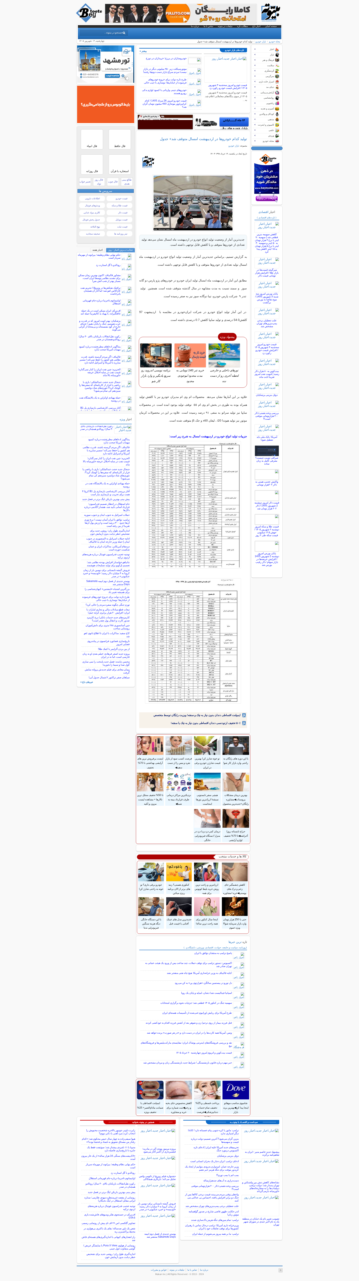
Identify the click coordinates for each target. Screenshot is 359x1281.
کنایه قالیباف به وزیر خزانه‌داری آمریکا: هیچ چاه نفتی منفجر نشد (199, 973)
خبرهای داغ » (86, 682)
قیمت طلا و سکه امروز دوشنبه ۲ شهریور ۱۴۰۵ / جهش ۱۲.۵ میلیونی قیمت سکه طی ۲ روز (266, 531)
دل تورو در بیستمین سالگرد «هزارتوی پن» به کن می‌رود (203, 983)
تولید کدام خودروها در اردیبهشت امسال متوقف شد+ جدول (203, 139)
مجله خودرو (274, 41)
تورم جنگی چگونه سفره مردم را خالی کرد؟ (108, 604)
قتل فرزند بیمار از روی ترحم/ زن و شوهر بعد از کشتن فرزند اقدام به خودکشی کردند (189, 1022)
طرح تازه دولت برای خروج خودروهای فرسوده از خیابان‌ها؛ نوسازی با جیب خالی (165, 81)
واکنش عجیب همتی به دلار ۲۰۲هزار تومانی (266, 483)
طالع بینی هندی (127, 181)
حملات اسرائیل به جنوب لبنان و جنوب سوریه (107, 514)
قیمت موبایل (121, 219)
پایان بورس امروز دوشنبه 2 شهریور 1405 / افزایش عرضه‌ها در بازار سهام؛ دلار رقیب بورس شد (267, 559)
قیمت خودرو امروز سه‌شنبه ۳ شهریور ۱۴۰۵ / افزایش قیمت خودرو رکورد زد (227, 86)
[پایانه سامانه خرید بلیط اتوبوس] (105, 122)
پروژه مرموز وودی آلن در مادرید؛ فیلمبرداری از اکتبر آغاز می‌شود (159, 1150)
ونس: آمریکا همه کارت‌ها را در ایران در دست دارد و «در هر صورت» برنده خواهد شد (189, 1032)
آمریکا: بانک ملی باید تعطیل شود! (267, 438)
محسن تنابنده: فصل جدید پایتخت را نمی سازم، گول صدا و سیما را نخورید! (106, 663)
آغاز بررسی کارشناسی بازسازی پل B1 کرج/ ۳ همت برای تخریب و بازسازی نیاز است (106, 493)
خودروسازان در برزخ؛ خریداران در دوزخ (166, 58)
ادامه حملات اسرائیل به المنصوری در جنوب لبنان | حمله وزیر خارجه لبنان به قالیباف (108, 540)
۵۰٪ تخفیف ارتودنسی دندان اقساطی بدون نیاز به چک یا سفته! (206, 723)
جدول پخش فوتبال (91, 219)
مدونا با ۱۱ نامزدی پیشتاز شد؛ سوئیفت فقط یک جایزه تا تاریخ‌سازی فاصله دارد (111, 1149)
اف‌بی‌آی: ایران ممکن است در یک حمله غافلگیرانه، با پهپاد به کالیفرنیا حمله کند (100, 312)
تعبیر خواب (85, 181)
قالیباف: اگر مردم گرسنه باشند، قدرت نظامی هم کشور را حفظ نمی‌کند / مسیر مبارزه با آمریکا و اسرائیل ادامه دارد (100, 359)
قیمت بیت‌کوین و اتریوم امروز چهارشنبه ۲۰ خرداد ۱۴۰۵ (204, 1052)
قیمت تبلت (122, 226)
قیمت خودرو (121, 198)
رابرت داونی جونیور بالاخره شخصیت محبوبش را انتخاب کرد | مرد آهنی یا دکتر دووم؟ (110, 1132)
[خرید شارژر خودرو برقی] (222, 122)
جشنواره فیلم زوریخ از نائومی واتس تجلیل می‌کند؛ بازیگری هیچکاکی (157, 1178)
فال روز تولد (99, 181)
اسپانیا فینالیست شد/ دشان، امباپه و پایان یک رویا (206, 992)
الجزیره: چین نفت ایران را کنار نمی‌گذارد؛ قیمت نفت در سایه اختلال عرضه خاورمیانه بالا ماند (99, 372)
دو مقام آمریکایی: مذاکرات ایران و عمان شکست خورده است (109, 548)
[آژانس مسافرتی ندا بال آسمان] (105, 81)
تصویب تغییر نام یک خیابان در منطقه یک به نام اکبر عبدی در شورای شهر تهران (260, 1221)
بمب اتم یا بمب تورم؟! (227, 1175)
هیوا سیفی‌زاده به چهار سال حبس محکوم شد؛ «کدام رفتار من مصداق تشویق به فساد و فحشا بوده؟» (108, 1140)
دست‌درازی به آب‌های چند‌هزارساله (221, 1180)
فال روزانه (92, 171)
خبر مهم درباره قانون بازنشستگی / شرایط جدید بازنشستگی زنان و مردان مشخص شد (187, 1062)
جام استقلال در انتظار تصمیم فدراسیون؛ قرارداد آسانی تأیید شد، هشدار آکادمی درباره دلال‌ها (107, 507)
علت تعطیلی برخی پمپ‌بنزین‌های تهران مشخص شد (267, 323)
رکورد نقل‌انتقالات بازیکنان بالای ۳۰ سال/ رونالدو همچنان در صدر (99, 338)
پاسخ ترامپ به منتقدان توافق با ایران (213, 953)
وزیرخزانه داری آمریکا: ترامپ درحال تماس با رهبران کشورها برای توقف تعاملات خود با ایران (212, 1227)
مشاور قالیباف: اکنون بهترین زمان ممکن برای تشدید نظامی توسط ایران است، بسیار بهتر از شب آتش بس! (99, 278)
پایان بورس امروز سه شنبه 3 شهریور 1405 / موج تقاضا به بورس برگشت (266, 298)
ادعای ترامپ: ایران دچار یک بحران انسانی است (214, 1161)
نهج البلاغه (95, 226)
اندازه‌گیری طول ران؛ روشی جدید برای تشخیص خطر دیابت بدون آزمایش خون (110, 532)
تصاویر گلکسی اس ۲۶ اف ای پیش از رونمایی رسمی (108, 1223)
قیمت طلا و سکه (119, 205)
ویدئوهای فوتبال (92, 205)
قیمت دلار (122, 212)
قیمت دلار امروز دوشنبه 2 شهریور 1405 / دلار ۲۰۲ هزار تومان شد (266, 505)
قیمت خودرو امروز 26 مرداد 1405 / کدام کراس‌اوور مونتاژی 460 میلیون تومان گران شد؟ (165, 103)
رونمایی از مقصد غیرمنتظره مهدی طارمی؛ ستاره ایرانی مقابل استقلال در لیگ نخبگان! (109, 1199)
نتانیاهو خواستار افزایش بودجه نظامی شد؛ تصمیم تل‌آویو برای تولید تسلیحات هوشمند (108, 564)
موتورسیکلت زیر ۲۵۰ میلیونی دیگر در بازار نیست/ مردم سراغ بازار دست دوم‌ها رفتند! (165, 70)
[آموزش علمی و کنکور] (180, 21)
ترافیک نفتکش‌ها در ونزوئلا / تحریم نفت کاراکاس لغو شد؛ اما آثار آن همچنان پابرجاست (100, 290)
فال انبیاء (92, 146)
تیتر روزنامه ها (120, 233)
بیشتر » (143, 51)
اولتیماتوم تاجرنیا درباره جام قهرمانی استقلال (112, 1178)
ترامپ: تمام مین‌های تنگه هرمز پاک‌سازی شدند (215, 1220)
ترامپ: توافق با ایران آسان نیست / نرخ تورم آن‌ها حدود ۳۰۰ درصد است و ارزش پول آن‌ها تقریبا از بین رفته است (107, 522)
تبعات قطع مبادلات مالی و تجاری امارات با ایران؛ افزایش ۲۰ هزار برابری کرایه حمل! (108, 611)
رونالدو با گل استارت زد (108, 265)
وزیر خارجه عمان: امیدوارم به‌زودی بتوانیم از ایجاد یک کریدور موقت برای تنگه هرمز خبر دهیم (212, 1168)
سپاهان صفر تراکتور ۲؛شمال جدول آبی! (109, 677)
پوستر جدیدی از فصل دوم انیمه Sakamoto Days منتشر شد (160, 1235)
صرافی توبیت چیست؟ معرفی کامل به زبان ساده (266, 460)
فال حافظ (119, 146)
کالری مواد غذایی (92, 212)
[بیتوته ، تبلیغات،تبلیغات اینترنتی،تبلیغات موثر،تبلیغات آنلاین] (165, 122)
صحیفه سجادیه (93, 233)
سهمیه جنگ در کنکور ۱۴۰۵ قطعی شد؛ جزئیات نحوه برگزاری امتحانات (196, 1002)
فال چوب (113, 181)
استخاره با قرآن (120, 171)
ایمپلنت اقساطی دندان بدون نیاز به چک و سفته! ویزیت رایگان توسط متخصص (197, 715)
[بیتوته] (89, 21)
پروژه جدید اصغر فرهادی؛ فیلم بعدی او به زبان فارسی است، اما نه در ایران (106, 655)
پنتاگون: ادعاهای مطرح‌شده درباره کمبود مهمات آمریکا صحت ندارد (99, 348)
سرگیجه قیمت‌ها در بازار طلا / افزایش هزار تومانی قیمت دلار (267, 272)
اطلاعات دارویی (92, 198)
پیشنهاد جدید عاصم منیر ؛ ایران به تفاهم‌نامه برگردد (262, 1153)
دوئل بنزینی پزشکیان (267, 395)
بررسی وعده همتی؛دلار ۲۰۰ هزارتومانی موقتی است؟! (267, 416)
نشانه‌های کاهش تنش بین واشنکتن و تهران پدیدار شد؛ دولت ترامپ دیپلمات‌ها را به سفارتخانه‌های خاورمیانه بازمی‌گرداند (260, 1187)
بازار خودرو (261, 41)
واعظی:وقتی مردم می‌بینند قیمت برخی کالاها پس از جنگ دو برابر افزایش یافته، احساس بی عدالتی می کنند (212, 1197)
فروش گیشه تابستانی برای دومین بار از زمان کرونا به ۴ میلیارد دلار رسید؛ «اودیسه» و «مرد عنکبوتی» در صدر (106, 573)
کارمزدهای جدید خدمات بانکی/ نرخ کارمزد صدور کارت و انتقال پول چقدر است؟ (108, 619)
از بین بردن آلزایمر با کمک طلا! (114, 649)
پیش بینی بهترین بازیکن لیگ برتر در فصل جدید (106, 499)
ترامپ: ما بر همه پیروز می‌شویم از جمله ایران (215, 1233)
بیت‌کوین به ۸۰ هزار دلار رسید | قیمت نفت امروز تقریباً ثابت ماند (266, 374)
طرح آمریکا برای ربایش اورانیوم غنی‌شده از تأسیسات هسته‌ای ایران (197, 1012)
